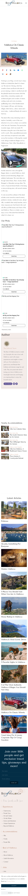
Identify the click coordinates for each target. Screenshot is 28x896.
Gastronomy (7, 811)
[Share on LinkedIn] (14, 70)
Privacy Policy (11, 881)
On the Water (8, 818)
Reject (3, 889)
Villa (5, 835)
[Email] (14, 384)
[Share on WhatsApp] (22, 70)
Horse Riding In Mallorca (11, 617)
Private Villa (7, 842)
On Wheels (14, 41)
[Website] (16, 384)
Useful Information (9, 858)
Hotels (5, 839)
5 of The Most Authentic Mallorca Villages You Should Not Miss (13, 687)
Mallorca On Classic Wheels (13, 712)
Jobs (5, 871)
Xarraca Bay (15, 433)
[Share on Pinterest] (2, 70)
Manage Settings (14, 892)
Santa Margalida (18, 447)
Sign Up (14, 782)
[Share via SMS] (18, 70)
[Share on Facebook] (6, 70)
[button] (26, 3)
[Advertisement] (14, 22)
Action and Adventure (10, 821)
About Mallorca (8, 855)
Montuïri (16, 454)
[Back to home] (14, 3)
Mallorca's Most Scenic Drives (13, 639)
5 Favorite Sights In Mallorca (13, 662)
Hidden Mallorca (8, 569)
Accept (14, 885)
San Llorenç (15, 427)
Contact (6, 862)
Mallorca (12, 447)
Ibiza (11, 427)
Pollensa (4, 521)
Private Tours (7, 813)
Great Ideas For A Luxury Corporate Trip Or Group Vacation (11, 737)
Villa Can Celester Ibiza (18, 429)
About (5, 852)
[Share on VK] (2, 74)
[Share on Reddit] (6, 74)
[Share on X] (10, 70)
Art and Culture (8, 816)
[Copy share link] (10, 74)
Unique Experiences (9, 823)
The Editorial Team (10, 348)
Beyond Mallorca (9, 826)
